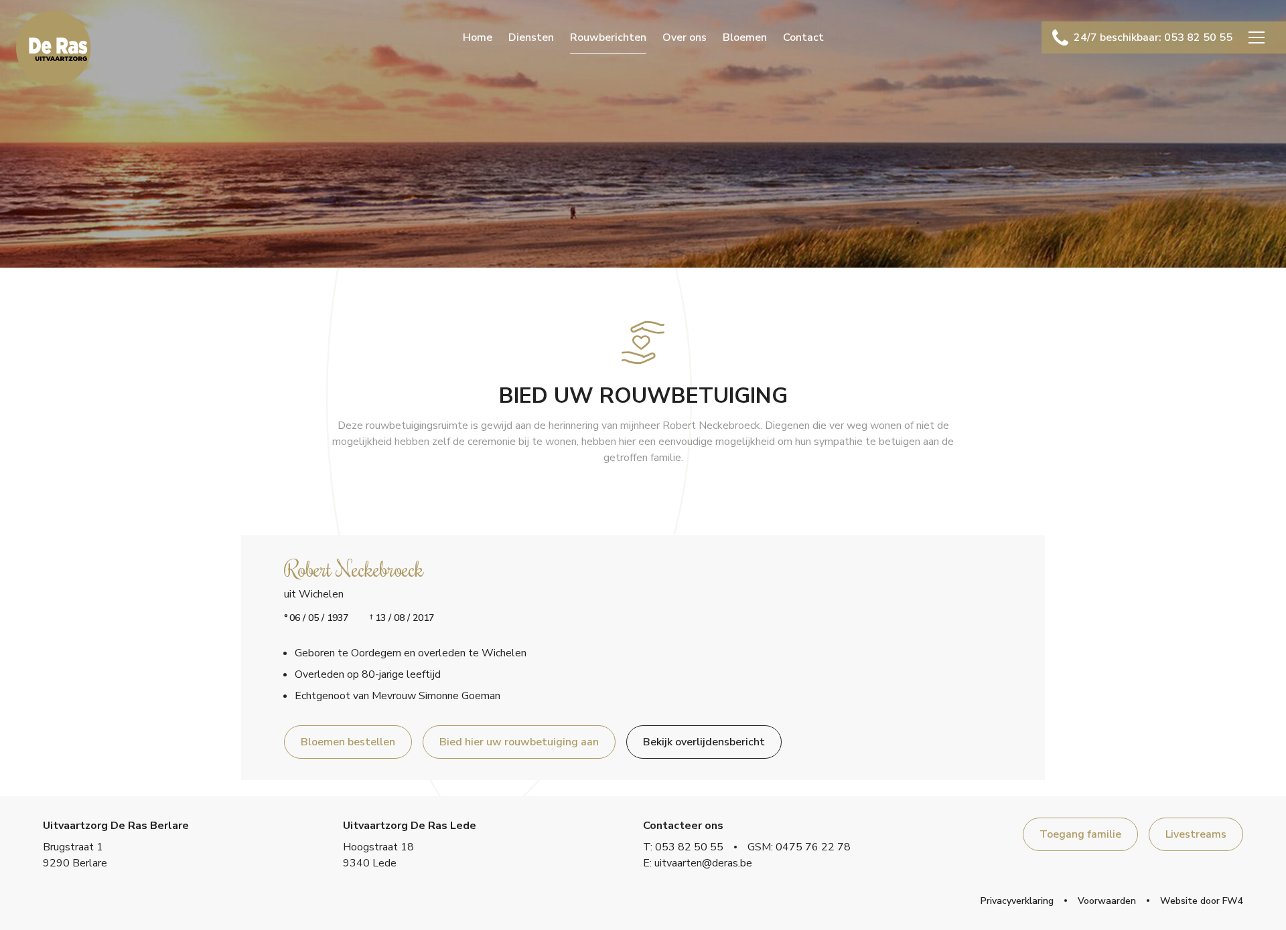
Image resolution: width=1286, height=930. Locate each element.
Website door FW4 (1201, 901)
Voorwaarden (1107, 901)
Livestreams (1195, 834)
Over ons (684, 37)
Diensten (531, 37)
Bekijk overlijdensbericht (704, 742)
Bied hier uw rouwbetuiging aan (519, 742)
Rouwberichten (608, 37)
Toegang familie (1080, 834)
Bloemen (745, 37)
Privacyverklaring (1017, 901)
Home (477, 37)
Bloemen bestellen (348, 742)
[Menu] (1256, 37)
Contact (803, 37)
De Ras (53, 48)
